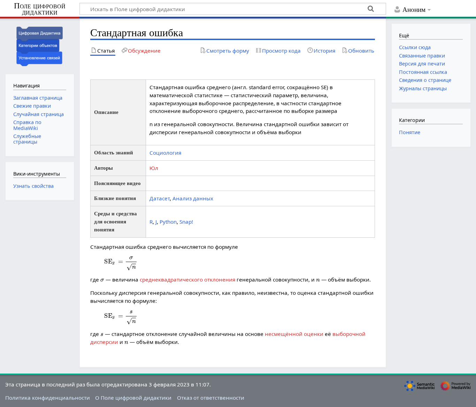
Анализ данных (192, 198)
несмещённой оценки (294, 333)
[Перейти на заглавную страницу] (39, 45)
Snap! (186, 221)
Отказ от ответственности (210, 397)
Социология (165, 152)
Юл (153, 167)
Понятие (409, 132)
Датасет (159, 198)
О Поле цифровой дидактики (133, 397)
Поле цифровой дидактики (40, 9)
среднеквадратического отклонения (187, 279)
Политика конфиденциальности (47, 397)
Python (168, 221)
